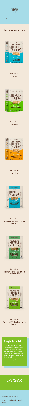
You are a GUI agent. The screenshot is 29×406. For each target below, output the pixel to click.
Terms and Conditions (13, 396)
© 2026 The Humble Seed (9, 400)
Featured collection (14, 30)
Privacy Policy (5, 396)
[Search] (4, 19)
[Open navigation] (4, 3)
